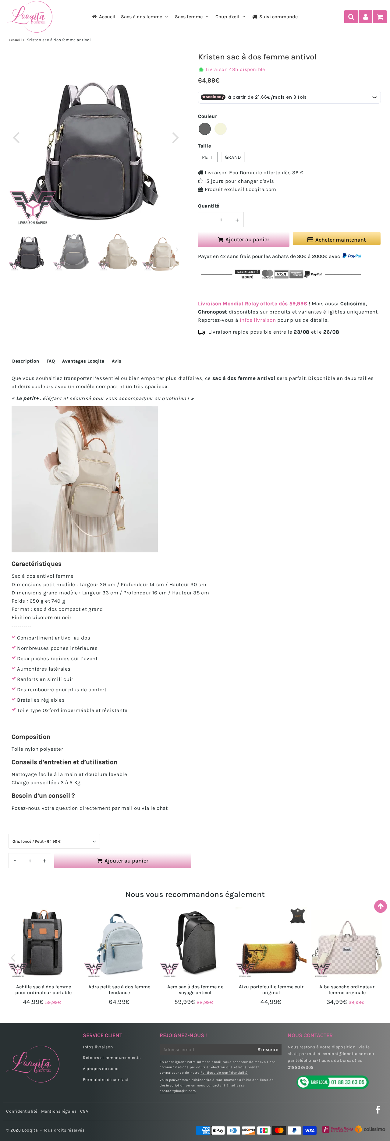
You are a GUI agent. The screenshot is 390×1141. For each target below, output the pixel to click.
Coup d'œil (227, 16)
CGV (84, 1111)
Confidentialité (21, 1111)
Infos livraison (258, 320)
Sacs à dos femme (141, 16)
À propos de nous (101, 1068)
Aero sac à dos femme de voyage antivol (195, 989)
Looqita (30, 1130)
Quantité (208, 206)
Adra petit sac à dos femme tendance (119, 989)
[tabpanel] (29, 250)
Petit (208, 157)
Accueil (107, 16)
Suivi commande (278, 16)
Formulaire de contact (106, 1079)
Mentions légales (59, 1111)
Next (175, 137)
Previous (16, 137)
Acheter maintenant (340, 239)
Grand (233, 157)
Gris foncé (205, 129)
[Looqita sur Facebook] (378, 1111)
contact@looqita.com (178, 1091)
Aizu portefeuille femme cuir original (271, 989)
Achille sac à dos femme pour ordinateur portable (43, 989)
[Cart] (380, 16)
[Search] (351, 16)
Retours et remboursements (112, 1057)
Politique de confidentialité (224, 1073)
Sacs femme (189, 16)
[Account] (365, 16)
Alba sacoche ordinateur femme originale (346, 989)
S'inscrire (267, 1049)
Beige (220, 129)
